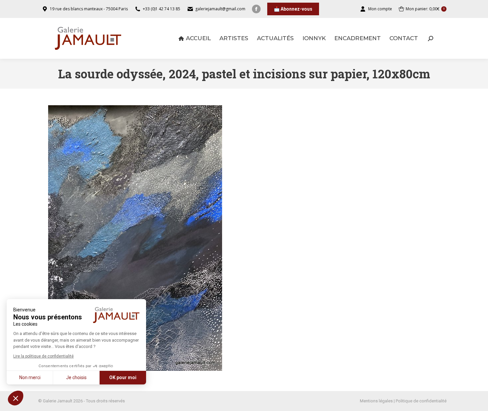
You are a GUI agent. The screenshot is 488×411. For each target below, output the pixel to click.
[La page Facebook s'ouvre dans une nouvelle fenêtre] (256, 9)
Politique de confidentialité (421, 400)
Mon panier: (425, 9)
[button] (16, 398)
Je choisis (76, 377)
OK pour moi (122, 377)
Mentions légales (376, 400)
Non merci (30, 377)
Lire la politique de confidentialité (43, 356)
